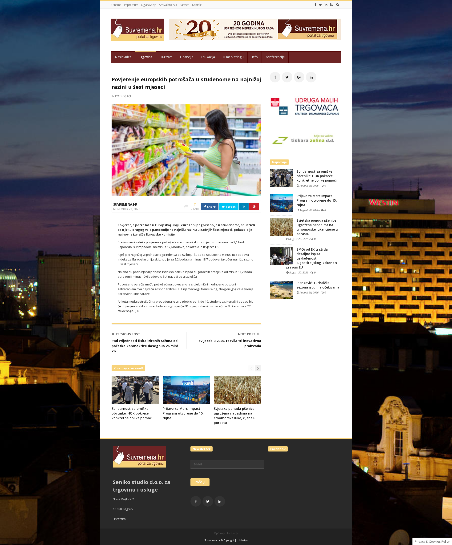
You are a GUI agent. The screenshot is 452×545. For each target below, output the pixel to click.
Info (254, 57)
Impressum (131, 5)
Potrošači (123, 96)
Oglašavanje (148, 5)
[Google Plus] (299, 77)
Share (211, 206)
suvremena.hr (125, 204)
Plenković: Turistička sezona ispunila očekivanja (318, 285)
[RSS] (331, 5)
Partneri (184, 5)
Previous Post (128, 334)
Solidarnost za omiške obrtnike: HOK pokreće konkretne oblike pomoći (132, 413)
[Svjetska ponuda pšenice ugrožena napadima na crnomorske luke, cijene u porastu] (281, 227)
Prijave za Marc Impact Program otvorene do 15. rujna (183, 413)
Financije (186, 57)
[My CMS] (137, 30)
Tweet (230, 206)
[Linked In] (326, 5)
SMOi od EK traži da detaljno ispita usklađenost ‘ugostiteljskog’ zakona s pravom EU (311, 258)
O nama (116, 5)
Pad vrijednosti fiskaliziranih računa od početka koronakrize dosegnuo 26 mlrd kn (145, 345)
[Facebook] (315, 5)
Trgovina (145, 57)
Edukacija (208, 57)
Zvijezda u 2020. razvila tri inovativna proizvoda (229, 343)
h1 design (242, 540)
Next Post (246, 334)
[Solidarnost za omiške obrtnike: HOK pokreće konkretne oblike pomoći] (281, 178)
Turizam (166, 57)
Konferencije (275, 57)
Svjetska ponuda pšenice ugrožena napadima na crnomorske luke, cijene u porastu (234, 415)
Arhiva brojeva (168, 5)
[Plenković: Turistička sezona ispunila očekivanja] (281, 289)
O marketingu (233, 57)
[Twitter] (320, 5)
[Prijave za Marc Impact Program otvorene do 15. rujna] (281, 202)
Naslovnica (123, 57)
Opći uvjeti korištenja (226, 533)
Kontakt (197, 5)
